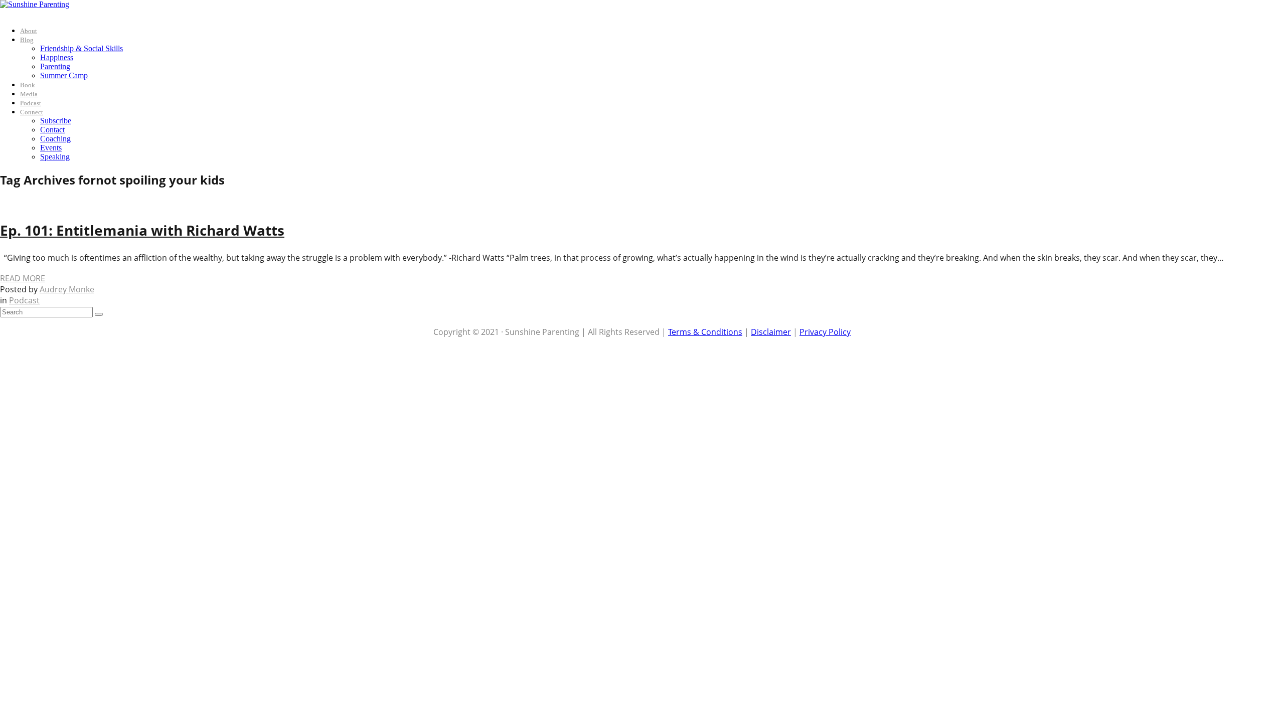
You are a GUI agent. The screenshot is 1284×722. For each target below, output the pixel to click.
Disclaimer (771, 331)
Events (51, 147)
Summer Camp (64, 75)
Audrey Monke (67, 289)
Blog (27, 40)
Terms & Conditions (705, 331)
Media (29, 94)
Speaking (55, 156)
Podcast (30, 103)
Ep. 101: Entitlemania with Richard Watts (142, 230)
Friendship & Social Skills (81, 48)
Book (27, 85)
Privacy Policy (825, 331)
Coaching (55, 138)
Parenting (55, 66)
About (28, 31)
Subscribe (55, 120)
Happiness (56, 57)
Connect (31, 112)
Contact (52, 129)
